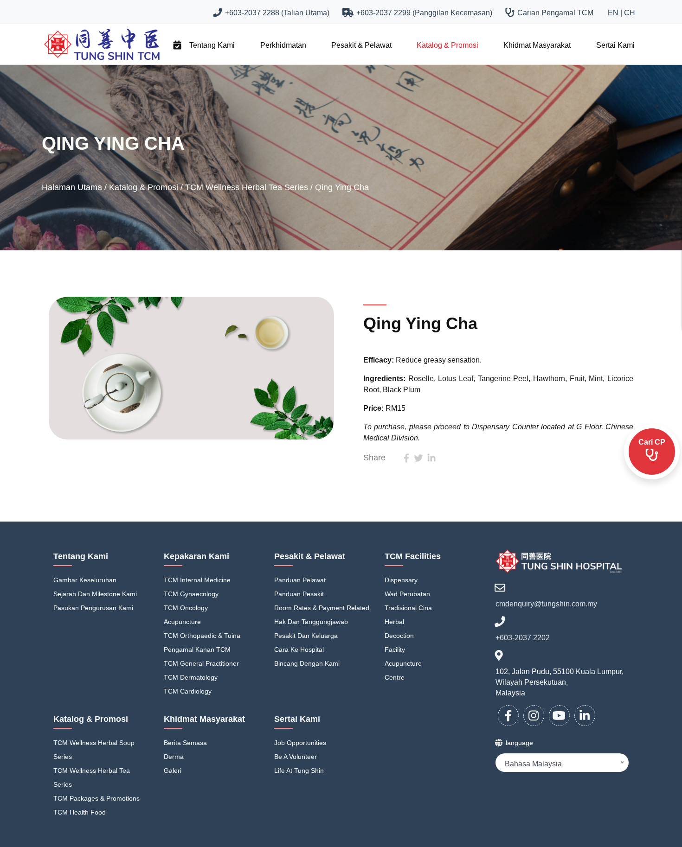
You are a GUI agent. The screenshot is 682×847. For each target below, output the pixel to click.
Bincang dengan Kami (307, 663)
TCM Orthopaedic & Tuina (202, 635)
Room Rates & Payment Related (321, 607)
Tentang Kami (212, 45)
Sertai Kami (615, 45)
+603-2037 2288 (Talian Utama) (275, 13)
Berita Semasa (185, 742)
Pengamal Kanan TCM (197, 649)
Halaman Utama (73, 187)
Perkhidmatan (283, 45)
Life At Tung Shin (299, 770)
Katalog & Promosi (447, 45)
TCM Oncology (186, 607)
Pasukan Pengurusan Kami (93, 607)
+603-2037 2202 (522, 638)
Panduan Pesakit (299, 594)
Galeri (172, 770)
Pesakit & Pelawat (361, 45)
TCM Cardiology (188, 691)
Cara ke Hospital (299, 649)
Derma (174, 756)
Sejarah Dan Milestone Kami (95, 594)
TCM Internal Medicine (197, 580)
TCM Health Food (79, 812)
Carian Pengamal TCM (553, 13)
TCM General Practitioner (201, 663)
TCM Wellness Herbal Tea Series (247, 187)
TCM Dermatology (191, 677)
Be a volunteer (295, 756)
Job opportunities (300, 742)
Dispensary (401, 580)
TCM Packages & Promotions (96, 798)
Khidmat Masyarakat (537, 45)
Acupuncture (182, 621)
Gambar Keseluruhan (84, 580)
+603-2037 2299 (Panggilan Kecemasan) (422, 13)
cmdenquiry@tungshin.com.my (546, 604)
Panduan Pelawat (300, 580)
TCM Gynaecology (191, 594)
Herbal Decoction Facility (399, 635)
